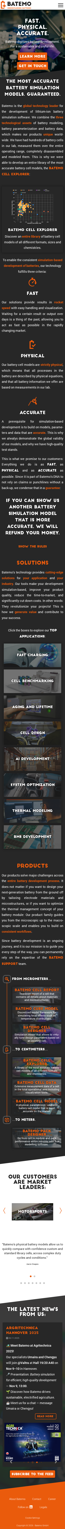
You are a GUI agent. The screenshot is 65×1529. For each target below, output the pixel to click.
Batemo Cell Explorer (32, 230)
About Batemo (17, 1499)
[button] (31, 1276)
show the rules (32, 546)
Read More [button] (45, 1416)
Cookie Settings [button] (32, 1518)
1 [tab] (21, 1283)
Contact (36, 1499)
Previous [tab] (5, 1210)
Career (52, 1499)
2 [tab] (25, 1283)
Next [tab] (59, 1210)
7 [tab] (44, 1283)
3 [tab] (29, 1283)
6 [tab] (40, 1283)
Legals (43, 1507)
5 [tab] (36, 1283)
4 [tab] (32, 1283)
